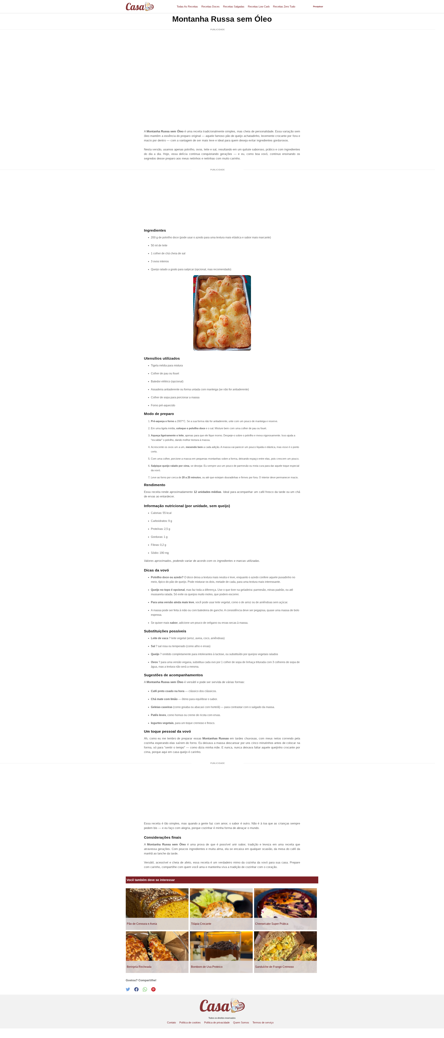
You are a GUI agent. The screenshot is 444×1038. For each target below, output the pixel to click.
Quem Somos (241, 1022)
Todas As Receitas (187, 6)
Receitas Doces (210, 6)
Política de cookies (190, 1022)
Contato (171, 1022)
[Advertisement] (217, 60)
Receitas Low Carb (259, 6)
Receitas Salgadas (233, 6)
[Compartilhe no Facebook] (138, 990)
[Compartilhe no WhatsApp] (147, 990)
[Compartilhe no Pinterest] (155, 990)
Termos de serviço (263, 1022)
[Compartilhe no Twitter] (130, 990)
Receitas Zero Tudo (284, 6)
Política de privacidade (217, 1022)
